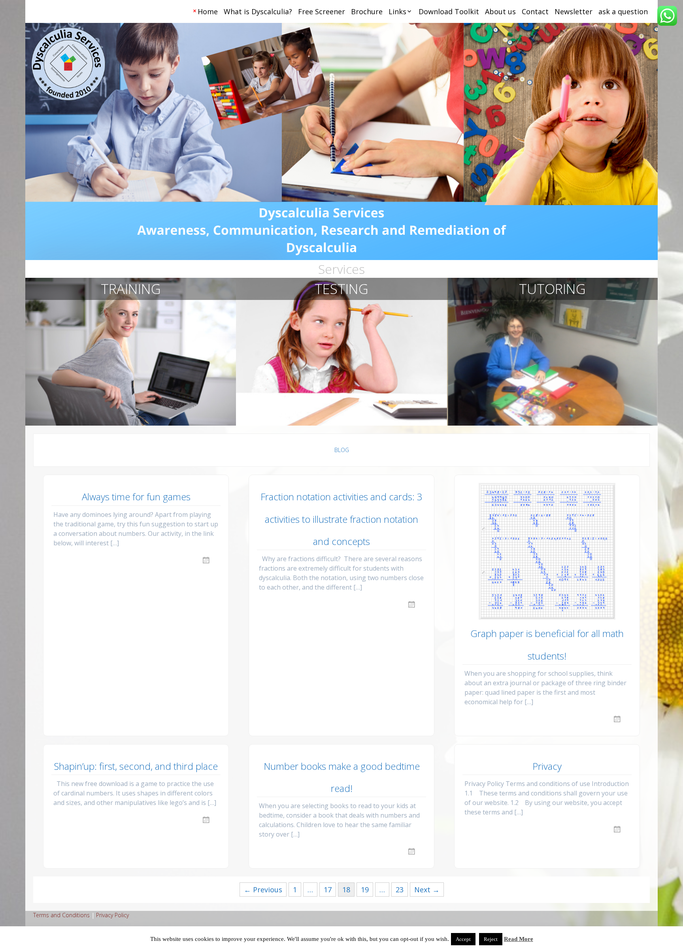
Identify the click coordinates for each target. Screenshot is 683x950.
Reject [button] (491, 939)
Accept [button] (463, 939)
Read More (518, 939)
